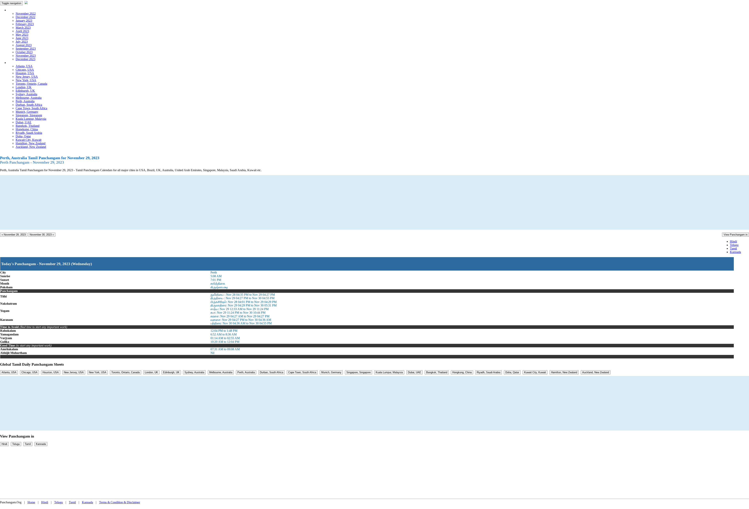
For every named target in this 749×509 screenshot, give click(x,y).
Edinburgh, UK (25, 90)
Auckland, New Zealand (31, 146)
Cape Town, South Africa (31, 108)
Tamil (733, 248)
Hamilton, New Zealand (30, 143)
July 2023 (22, 41)
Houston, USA (25, 73)
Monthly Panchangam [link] (21, 10)
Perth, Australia (25, 101)
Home (31, 502)
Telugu (734, 245)
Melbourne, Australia (29, 97)
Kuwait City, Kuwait (28, 139)
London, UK (24, 87)
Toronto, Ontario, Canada (31, 83)
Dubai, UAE (23, 122)
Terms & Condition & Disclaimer (119, 502)
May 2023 (22, 34)
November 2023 (26, 55)
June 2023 (22, 38)
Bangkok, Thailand (27, 125)
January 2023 (24, 20)
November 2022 (26, 13)
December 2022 (25, 17)
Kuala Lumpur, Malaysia (31, 118)
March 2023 (23, 27)
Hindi (733, 241)
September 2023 (26, 48)
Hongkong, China (27, 129)
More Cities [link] (15, 62)
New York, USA (26, 80)
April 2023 (22, 31)
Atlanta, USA (24, 66)
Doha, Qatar (23, 136)
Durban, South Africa (29, 104)
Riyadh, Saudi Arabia (29, 132)
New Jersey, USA (27, 76)
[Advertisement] (117, 202)
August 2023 (24, 45)
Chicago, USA (25, 69)
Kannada (735, 252)
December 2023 (25, 59)
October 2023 (24, 52)
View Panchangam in (735, 234)
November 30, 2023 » (42, 234)
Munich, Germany (27, 111)
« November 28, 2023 (14, 234)
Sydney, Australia (26, 94)
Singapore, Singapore (29, 115)
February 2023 (25, 24)
